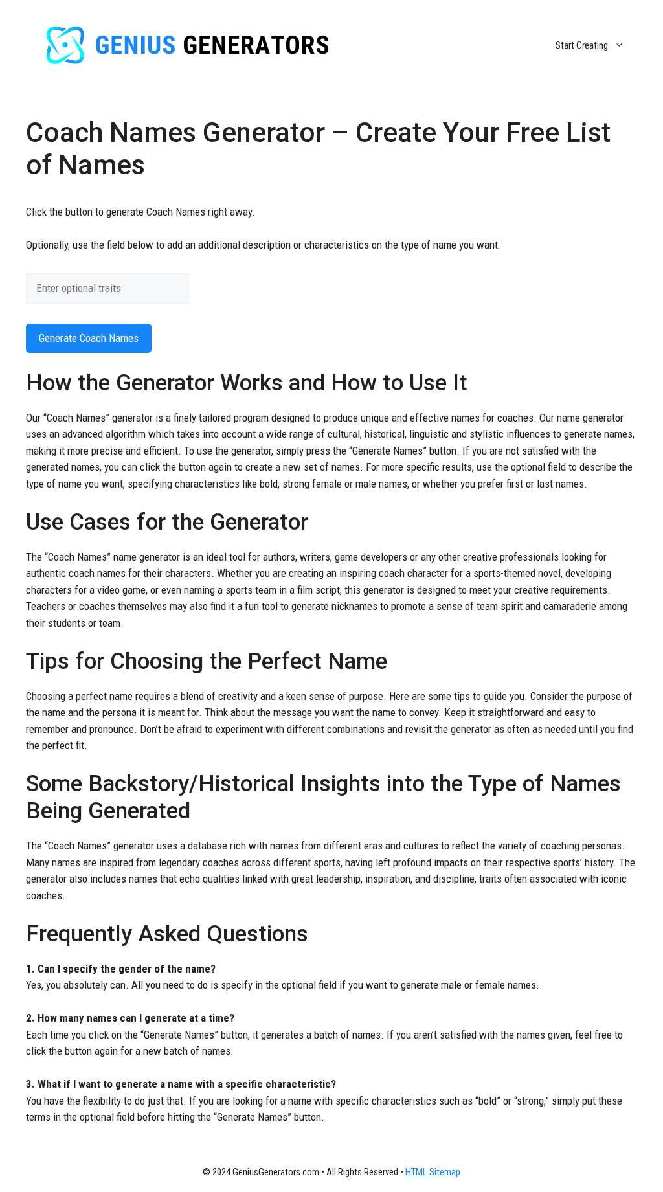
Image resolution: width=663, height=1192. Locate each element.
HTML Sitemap (432, 1172)
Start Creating (582, 45)
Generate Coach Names (89, 338)
